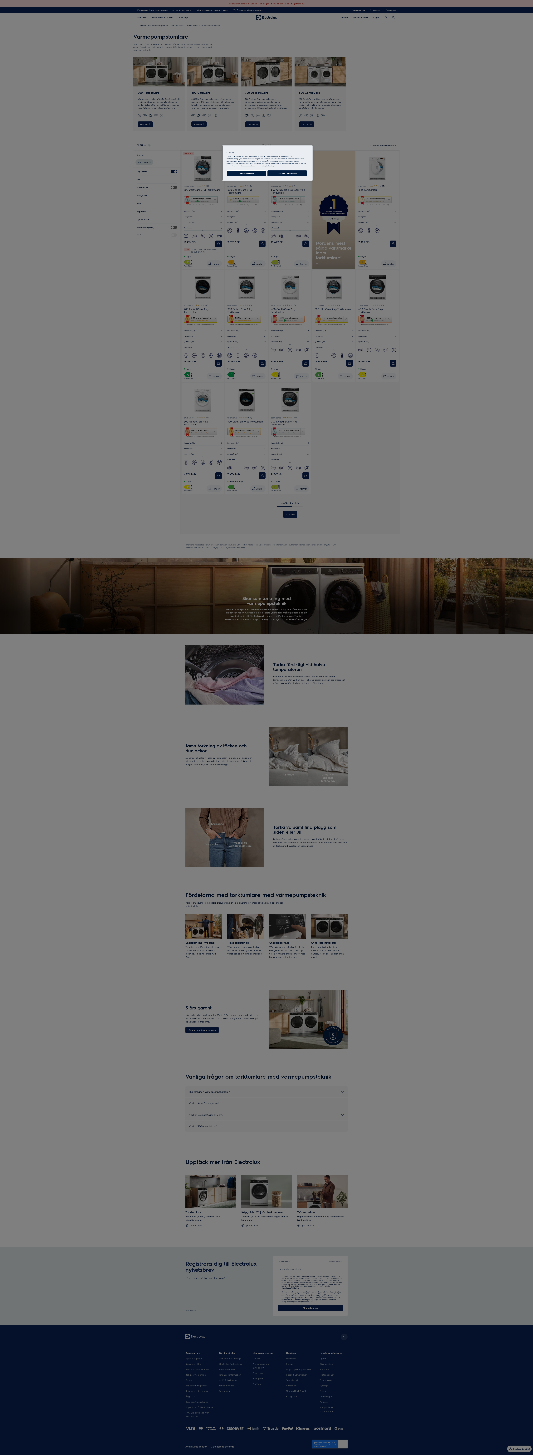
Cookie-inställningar (246, 173)
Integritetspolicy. (268, 166)
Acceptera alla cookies (287, 173)
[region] (267, 163)
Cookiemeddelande (248, 166)
